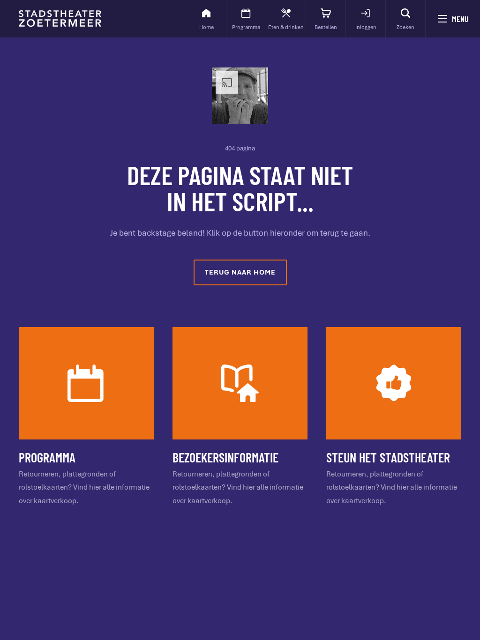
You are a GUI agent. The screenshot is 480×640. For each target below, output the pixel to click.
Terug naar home (240, 272)
